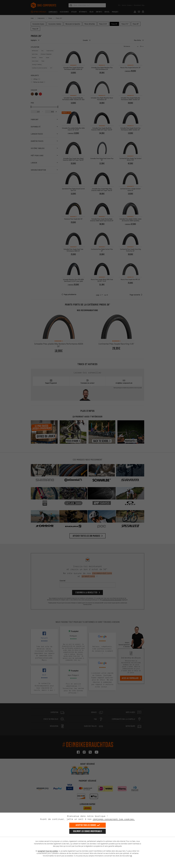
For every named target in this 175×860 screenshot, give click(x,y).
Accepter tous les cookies (86, 825)
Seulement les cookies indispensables (87, 831)
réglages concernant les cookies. (114, 819)
